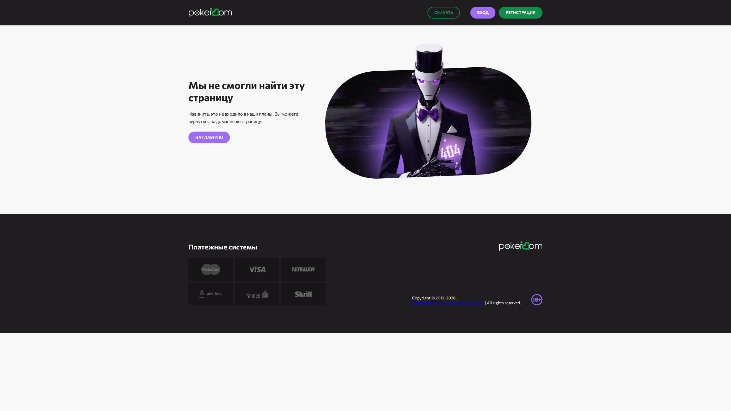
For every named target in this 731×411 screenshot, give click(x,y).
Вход (483, 12)
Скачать (443, 12)
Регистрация (521, 12)
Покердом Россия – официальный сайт (448, 302)
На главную (209, 137)
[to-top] (554, 394)
